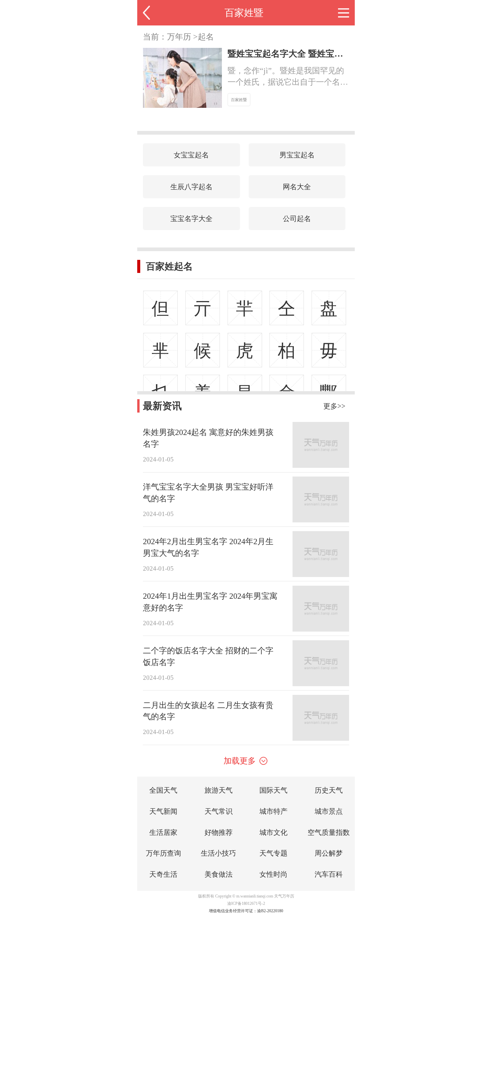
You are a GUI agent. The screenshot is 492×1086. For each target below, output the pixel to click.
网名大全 (297, 187)
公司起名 (297, 218)
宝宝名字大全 (191, 218)
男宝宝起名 (297, 155)
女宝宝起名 (191, 155)
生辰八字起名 (191, 187)
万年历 (179, 36)
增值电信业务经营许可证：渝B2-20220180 (246, 911)
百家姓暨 (244, 12)
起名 (206, 36)
